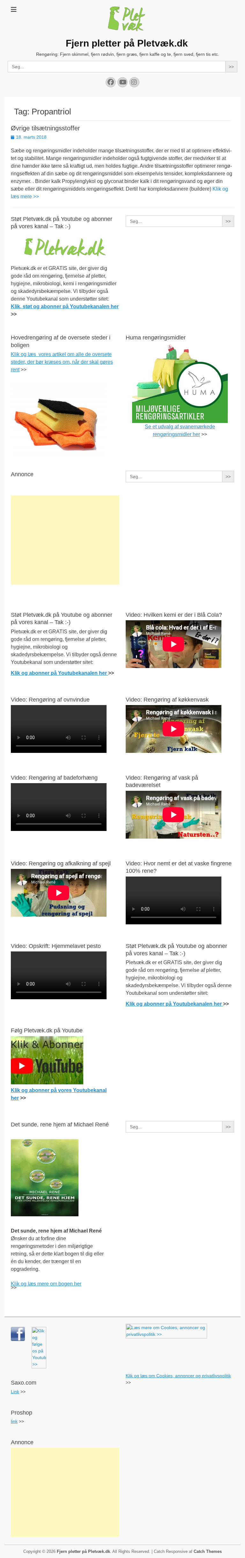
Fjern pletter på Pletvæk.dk (127, 43)
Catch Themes (208, 1551)
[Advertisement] (65, 540)
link (14, 1421)
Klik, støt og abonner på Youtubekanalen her (65, 306)
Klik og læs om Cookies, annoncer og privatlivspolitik (178, 1375)
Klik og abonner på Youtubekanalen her (59, 673)
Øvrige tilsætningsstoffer (45, 128)
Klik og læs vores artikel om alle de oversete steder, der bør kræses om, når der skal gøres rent (62, 362)
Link (15, 1391)
